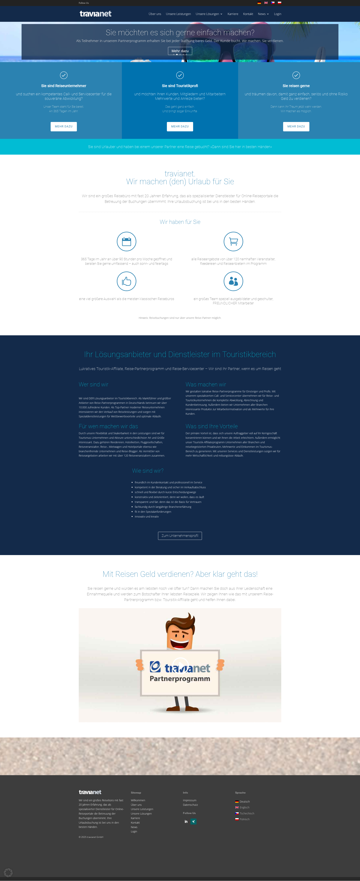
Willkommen (138, 800)
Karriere (233, 14)
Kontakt (248, 14)
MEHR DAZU (64, 126)
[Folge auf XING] (193, 822)
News (262, 14)
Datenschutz (190, 805)
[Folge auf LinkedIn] (186, 822)
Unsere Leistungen (178, 14)
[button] (8, 872)
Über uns (155, 14)
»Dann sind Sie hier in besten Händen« (241, 146)
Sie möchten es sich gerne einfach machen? (180, 32)
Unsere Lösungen (207, 14)
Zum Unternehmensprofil (180, 536)
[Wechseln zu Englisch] (266, 4)
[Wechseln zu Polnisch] (279, 4)
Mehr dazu (180, 51)
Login (277, 14)
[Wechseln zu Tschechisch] (272, 4)
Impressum (189, 800)
